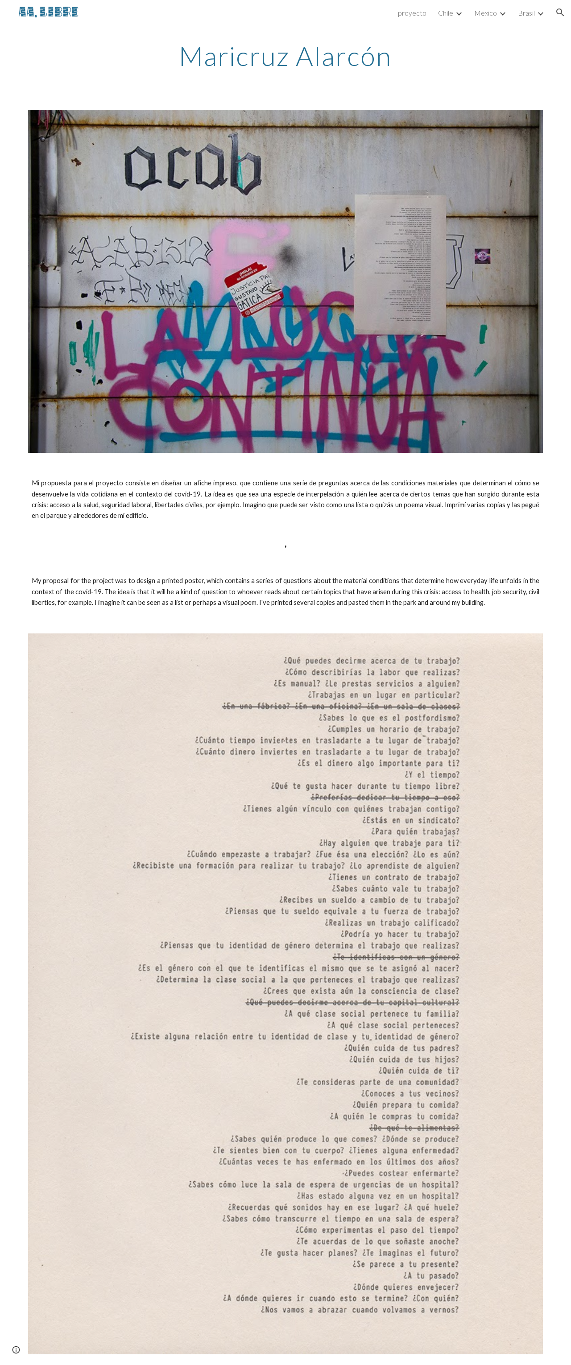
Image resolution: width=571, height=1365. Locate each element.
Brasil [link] (526, 12)
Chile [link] (445, 12)
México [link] (485, 12)
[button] (560, 12)
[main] (285, 55)
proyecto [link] (412, 12)
